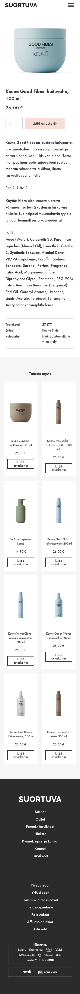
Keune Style (50, 330)
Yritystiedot (40, 892)
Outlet (40, 819)
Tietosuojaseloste (40, 907)
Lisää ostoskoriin (45, 123)
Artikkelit (40, 929)
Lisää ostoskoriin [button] (20, 464)
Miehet (40, 812)
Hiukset (47, 336)
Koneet (40, 848)
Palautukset (40, 914)
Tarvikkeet (40, 856)
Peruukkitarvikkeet (40, 826)
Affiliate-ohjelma (40, 922)
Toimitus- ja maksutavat (40, 900)
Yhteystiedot (40, 885)
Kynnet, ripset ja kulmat (40, 841)
